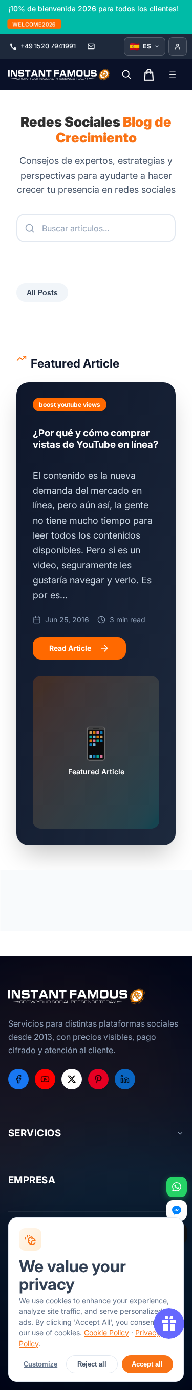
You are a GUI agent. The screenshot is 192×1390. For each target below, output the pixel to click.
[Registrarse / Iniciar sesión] (177, 46)
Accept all (147, 1364)
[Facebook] (18, 1079)
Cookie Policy (106, 1332)
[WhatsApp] (176, 1187)
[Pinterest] (98, 1079)
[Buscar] (126, 74)
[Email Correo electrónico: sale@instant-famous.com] (91, 46)
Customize (40, 1364)
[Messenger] (176, 1210)
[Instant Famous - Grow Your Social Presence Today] (59, 74)
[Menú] (172, 74)
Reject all (91, 1364)
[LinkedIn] (125, 1079)
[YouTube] (45, 1079)
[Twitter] (71, 1079)
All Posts (42, 292)
